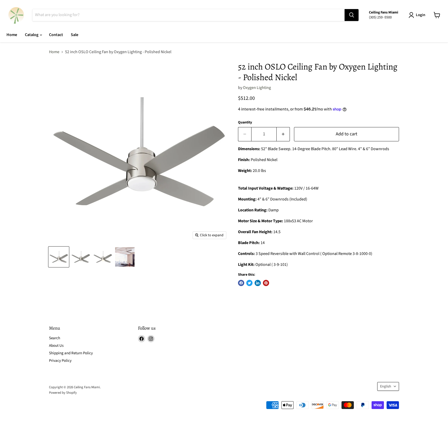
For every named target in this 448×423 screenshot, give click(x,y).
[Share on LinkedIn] (258, 283)
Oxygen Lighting (257, 88)
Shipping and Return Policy (71, 353)
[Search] (352, 15)
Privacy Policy (60, 360)
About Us (56, 345)
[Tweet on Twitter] (249, 283)
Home (11, 35)
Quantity (245, 122)
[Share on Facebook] (241, 283)
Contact (56, 35)
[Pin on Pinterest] (266, 283)
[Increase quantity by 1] (283, 134)
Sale (74, 35)
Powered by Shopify (63, 392)
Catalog (32, 35)
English (385, 386)
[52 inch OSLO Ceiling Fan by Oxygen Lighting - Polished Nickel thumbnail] (58, 257)
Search (54, 338)
